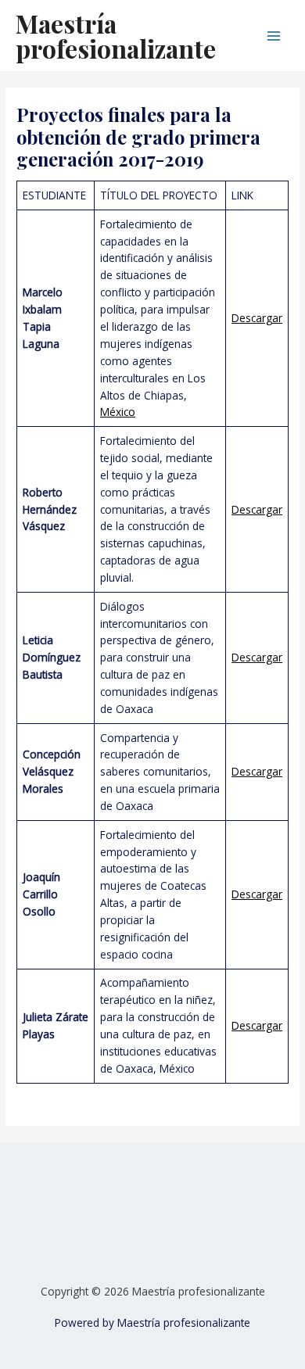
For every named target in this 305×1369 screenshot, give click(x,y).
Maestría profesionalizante (116, 35)
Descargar (256, 317)
